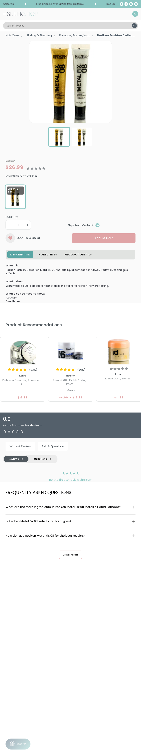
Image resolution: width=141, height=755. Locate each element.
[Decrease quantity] (9, 225)
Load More (70, 554)
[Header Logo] (22, 13)
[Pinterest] (136, 4)
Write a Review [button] (20, 446)
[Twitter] (126, 4)
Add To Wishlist (28, 238)
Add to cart (104, 238)
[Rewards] (18, 744)
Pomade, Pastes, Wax (74, 35)
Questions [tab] (40, 459)
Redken (10, 161)
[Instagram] (131, 4)
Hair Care (12, 35)
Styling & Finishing (39, 35)
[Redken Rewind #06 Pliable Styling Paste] (70, 351)
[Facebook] (121, 4)
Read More (13, 301)
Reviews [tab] (14, 459)
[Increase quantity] (27, 225)
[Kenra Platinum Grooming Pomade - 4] (22, 351)
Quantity (12, 217)
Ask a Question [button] (53, 446)
